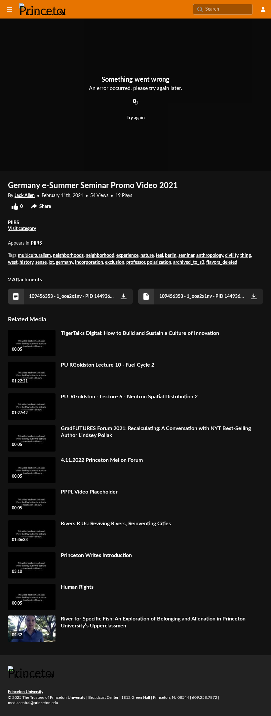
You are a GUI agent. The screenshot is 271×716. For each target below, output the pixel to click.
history (26, 262)
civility (231, 255)
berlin (170, 255)
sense (41, 262)
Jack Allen (25, 195)
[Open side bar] (10, 9)
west (13, 262)
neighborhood (100, 255)
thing (245, 255)
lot (51, 262)
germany (64, 262)
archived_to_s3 (188, 262)
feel (159, 255)
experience (127, 255)
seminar (186, 255)
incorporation (89, 262)
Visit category (22, 228)
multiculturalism (34, 255)
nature (147, 255)
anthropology (209, 255)
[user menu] (263, 9)
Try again (136, 118)
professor (135, 262)
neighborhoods (68, 255)
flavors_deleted (221, 262)
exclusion (114, 262)
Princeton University (25, 692)
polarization (159, 262)
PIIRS (36, 243)
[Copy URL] (135, 102)
